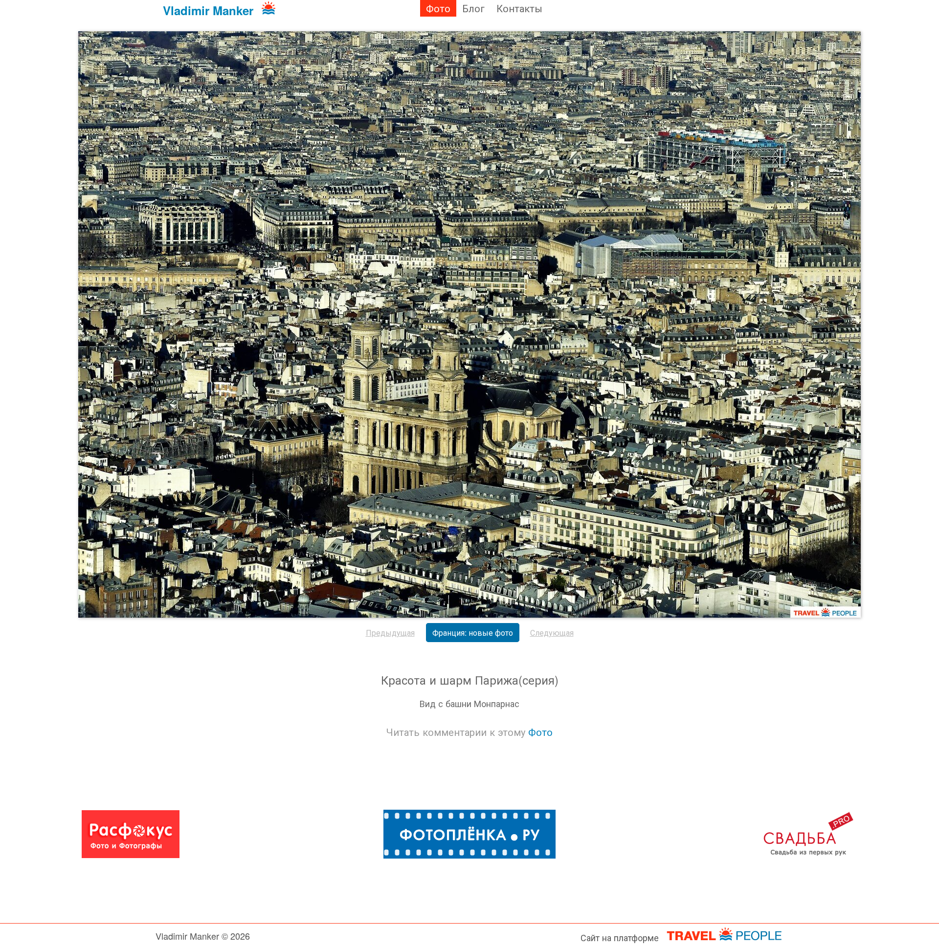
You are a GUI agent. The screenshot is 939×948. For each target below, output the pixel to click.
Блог (473, 8)
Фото (438, 8)
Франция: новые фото (472, 632)
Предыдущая (390, 632)
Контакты (519, 8)
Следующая (552, 632)
